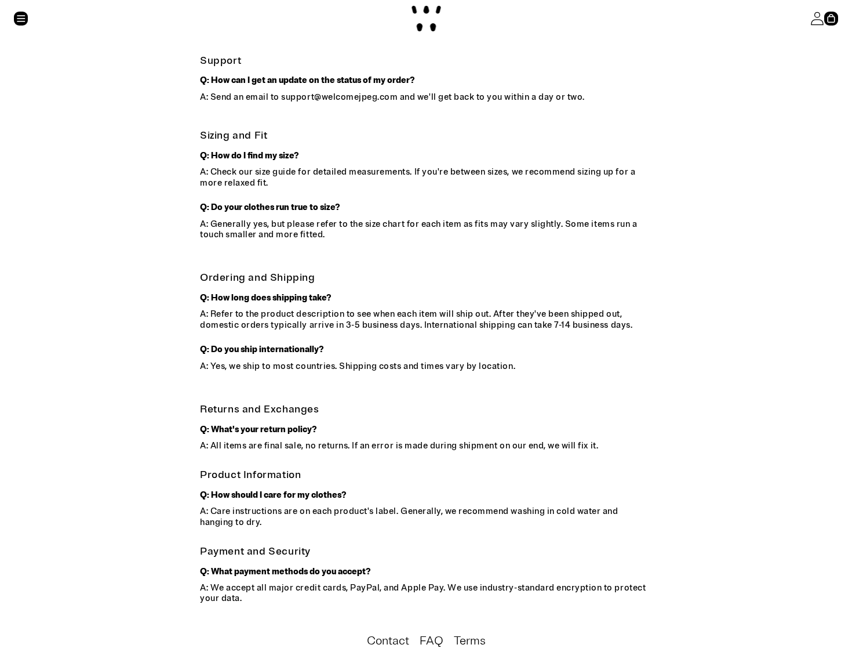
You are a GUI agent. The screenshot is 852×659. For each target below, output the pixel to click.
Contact (388, 640)
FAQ (431, 640)
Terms (470, 640)
